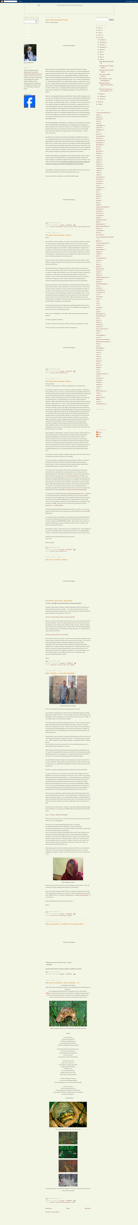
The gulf (98, 380)
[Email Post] (74, 225)
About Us (28, 28)
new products (99, 292)
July (101, 52)
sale (97, 333)
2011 (99, 37)
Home (27, 32)
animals (98, 127)
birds (97, 147)
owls (97, 305)
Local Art (98, 260)
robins (97, 331)
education (98, 183)
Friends (98, 200)
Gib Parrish (99, 209)
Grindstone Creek (100, 220)
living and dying (100, 258)
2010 (99, 102)
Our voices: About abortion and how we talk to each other (60, 617)
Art (97, 132)
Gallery (28, 25)
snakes (98, 352)
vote (97, 389)
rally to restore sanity (101, 329)
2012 (99, 35)
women (72, 664)
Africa (56, 915)
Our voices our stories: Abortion (56, 559)
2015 (99, 28)
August (102, 49)
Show (97, 344)
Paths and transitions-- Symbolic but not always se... (106, 84)
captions (98, 155)
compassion (99, 168)
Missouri (98, 275)
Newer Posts (49, 1208)
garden (98, 205)
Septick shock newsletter (59, 372)
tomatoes (98, 382)
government (99, 215)
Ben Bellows (63, 915)
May (101, 57)
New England (99, 290)
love (97, 262)
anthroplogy (99, 130)
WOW (97, 399)
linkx (97, 256)
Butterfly (98, 153)
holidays (98, 228)
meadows (98, 271)
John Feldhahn (100, 249)
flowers (98, 196)
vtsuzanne (99, 436)
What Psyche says (100, 391)
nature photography (101, 284)
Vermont (98, 384)
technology (99, 378)
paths (73, 1202)
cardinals (98, 160)
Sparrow (98, 365)
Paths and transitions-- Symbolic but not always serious (64, 924)
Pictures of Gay (100, 316)
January (102, 99)
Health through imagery (75, 493)
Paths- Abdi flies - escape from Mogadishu (60, 673)
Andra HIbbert (99, 125)
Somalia (69, 915)
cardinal (98, 157)
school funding (100, 335)
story (97, 371)
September (102, 47)
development (99, 177)
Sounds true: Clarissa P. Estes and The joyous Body (74, 489)
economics (99, 181)
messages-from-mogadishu (81, 895)
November (102, 42)
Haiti (97, 222)
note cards (98, 296)
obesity (98, 299)
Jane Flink (66, 664)
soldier (98, 356)
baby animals (99, 136)
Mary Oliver (99, 269)
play (97, 318)
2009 (99, 104)
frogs (97, 202)
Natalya (98, 281)
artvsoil (98, 134)
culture (98, 175)
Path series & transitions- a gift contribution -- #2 (62, 983)
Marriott (98, 266)
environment (99, 187)
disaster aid (99, 179)
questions (98, 326)
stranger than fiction (101, 374)
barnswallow (99, 142)
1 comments (68, 1200)
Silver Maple (99, 348)
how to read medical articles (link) (62, 226)
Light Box (28, 35)
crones (98, 172)
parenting (98, 307)
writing (98, 401)
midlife (53, 1202)
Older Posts (88, 1208)
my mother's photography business (32, 73)
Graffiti (98, 217)
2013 (99, 33)
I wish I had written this (102, 243)
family (98, 194)
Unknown (99, 432)
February (102, 96)
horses (97, 232)
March (101, 94)
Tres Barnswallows (58, 505)
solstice (98, 359)
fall (97, 192)
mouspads (98, 279)
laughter (98, 254)
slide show (99, 350)
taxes (97, 376)
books (97, 149)
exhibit (98, 190)
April (101, 59)
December (102, 40)
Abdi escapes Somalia (72, 476)
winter (97, 393)
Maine (98, 264)
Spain (97, 363)
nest (97, 286)
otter (97, 303)
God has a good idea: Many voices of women (57, 634)
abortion (53, 664)
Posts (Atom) (55, 1212)
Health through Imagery (102, 226)
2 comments (68, 371)
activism (59, 664)
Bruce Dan (99, 151)
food (97, 198)
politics (98, 322)
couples (98, 170)
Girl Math (98, 211)
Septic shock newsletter (82, 226)
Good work (99, 213)
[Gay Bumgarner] (29, 107)
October (102, 44)
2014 (99, 30)
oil (97, 301)
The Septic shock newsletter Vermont (58, 235)
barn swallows (99, 140)
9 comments (68, 549)
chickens (98, 164)
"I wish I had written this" (102, 112)
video (97, 386)
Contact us (29, 38)
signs (97, 346)
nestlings (98, 288)
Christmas (98, 166)
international (99, 245)
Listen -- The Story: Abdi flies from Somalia (57, 815)
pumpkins (98, 324)
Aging (97, 123)
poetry (98, 320)
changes (98, 162)
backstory (98, 138)
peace (97, 311)
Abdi (52, 915)
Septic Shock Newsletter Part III (56, 20)
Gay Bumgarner (27, 94)
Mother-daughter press (63, 1202)
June (101, 54)
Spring (98, 367)
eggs (97, 185)
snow (97, 354)
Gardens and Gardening (102, 207)
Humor (98, 241)
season (98, 337)
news (97, 294)
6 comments (68, 225)
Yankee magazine (100, 404)
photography (99, 314)
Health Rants (99, 224)
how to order (99, 235)
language (98, 251)
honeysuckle (99, 230)
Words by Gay (99, 397)
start (97, 369)
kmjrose (99, 434)
